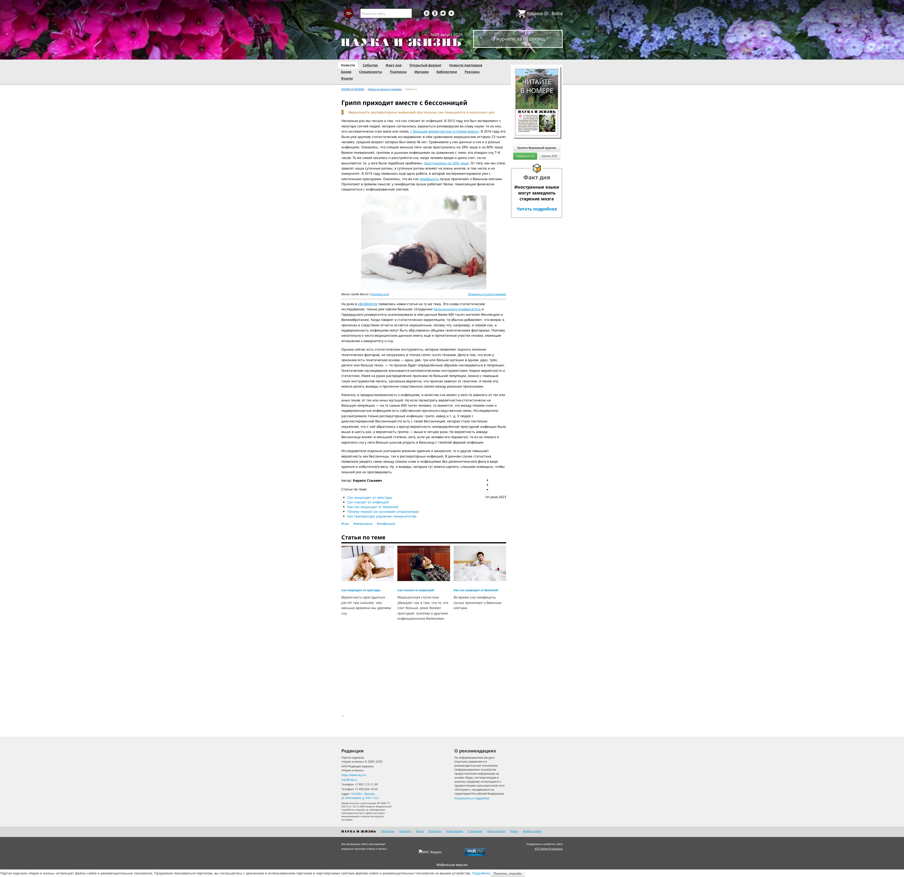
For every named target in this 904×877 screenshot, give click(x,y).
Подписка (398, 71)
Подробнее (481, 873)
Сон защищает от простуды (369, 497)
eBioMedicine (368, 304)
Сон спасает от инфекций (368, 502)
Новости (348, 65)
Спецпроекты (370, 71)
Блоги (420, 831)
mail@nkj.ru (349, 780)
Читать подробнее (537, 208)
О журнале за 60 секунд (518, 39)
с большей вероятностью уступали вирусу (444, 131)
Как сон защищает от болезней (372, 507)
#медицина (362, 523)
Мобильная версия (452, 864)
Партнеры (388, 831)
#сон (345, 523)
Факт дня (394, 65)
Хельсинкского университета (457, 309)
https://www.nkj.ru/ (353, 775)
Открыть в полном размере (487, 294)
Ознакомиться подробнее (472, 798)
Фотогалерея (496, 831)
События (370, 65)
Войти (557, 13)
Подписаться (525, 156)
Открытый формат (425, 65)
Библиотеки (446, 71)
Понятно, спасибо (507, 873)
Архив (346, 71)
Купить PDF (549, 156)
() (537, 13)
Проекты (405, 831)
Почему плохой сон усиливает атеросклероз (383, 511)
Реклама (472, 71)
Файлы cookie (532, 831)
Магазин (421, 71)
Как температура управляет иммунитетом (381, 516)
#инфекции (386, 523)
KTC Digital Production (549, 848)
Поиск (514, 831)
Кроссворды (454, 831)
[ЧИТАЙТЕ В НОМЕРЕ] (536, 55)
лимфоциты (429, 179)
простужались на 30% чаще (446, 163)
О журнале (475, 831)
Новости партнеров (465, 65)
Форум (347, 78)
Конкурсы (435, 831)
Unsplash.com (379, 294)
